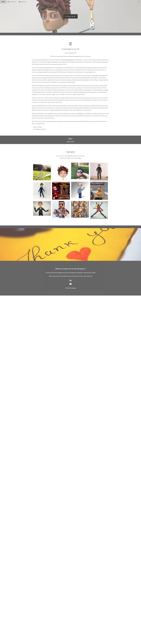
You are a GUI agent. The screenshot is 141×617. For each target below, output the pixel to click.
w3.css (74, 288)
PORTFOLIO (12, 1)
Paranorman (69, 60)
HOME (3, 1)
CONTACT (23, 1)
